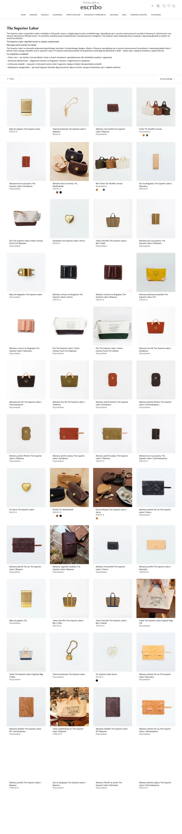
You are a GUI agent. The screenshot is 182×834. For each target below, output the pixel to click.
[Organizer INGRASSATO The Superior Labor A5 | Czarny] (155, 814)
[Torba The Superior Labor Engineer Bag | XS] (155, 598)
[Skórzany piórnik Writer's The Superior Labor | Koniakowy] (112, 380)
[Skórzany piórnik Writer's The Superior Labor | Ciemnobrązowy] (155, 380)
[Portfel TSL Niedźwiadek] (69, 487)
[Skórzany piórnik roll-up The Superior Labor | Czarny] (155, 487)
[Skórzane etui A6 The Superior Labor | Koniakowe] (155, 326)
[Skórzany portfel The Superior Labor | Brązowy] (26, 760)
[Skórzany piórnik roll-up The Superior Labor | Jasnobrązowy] (155, 706)
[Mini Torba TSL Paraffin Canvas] (112, 161)
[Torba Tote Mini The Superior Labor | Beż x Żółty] (69, 598)
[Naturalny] (54, 192)
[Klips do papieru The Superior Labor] (26, 107)
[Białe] (140, 135)
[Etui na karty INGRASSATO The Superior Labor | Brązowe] (69, 814)
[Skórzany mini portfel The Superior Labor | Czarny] (112, 544)
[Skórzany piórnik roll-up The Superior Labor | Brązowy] (26, 544)
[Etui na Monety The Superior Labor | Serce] (112, 487)
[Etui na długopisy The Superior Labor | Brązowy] (69, 760)
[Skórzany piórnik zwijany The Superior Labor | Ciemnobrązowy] (155, 760)
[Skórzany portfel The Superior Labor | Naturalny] (155, 544)
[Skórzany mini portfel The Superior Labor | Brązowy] (112, 107)
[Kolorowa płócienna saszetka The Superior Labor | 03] (155, 272)
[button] (23, 14)
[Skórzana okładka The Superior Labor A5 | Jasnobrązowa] (26, 706)
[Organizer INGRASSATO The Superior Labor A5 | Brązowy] (26, 814)
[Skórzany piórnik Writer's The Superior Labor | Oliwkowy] (26, 433)
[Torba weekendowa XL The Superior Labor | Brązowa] (69, 706)
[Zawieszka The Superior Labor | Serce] (69, 218)
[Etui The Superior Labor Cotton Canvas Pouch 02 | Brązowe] (26, 218)
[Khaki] (147, 135)
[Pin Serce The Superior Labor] (26, 487)
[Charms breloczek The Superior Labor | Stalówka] (69, 107)
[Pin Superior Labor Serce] (112, 652)
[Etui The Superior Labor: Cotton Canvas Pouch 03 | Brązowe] (69, 326)
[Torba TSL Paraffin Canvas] (155, 107)
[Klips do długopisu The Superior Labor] (26, 272)
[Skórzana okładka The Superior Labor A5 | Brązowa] (112, 706)
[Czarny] (61, 192)
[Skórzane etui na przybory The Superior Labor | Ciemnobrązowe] (155, 433)
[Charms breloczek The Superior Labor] (69, 652)
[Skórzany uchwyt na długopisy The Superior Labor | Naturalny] (26, 326)
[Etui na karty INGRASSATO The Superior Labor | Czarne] (112, 814)
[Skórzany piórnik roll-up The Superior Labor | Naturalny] (155, 652)
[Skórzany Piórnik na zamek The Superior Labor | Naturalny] (112, 760)
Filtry (11, 79)
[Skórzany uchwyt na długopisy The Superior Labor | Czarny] (69, 272)
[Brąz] (144, 135)
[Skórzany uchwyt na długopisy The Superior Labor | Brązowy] (112, 272)
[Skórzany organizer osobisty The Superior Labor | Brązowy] (69, 544)
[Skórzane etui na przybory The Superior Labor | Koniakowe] (26, 161)
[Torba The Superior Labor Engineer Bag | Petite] (26, 652)
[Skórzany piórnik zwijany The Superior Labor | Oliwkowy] (112, 433)
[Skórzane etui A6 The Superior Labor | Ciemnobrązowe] (26, 380)
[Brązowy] (57, 192)
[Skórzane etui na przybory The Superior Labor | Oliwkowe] (155, 218)
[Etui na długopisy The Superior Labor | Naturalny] (155, 161)
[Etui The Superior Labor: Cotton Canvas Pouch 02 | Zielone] (112, 326)
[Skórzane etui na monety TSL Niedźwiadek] (69, 161)
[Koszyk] (174, 6)
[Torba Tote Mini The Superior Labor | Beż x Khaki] (112, 218)
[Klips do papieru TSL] (26, 598)
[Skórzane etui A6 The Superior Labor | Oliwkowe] (69, 380)
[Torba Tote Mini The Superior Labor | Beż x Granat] (112, 598)
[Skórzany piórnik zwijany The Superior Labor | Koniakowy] (69, 433)
